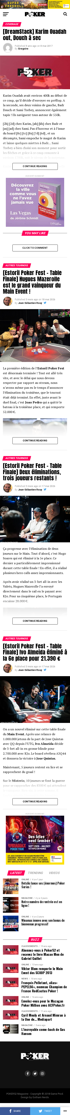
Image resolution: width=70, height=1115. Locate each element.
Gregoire (23, 48)
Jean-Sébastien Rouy (30, 303)
